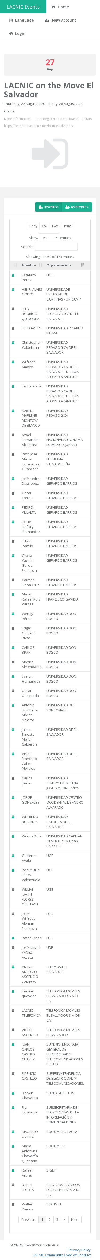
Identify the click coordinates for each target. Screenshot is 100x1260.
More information (17, 118)
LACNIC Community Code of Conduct (62, 1255)
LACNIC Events (23, 6)
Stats (88, 118)
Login (19, 33)
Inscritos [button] (51, 206)
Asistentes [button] (79, 206)
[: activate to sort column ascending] (15, 265)
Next (75, 1219)
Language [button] (24, 20)
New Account (63, 20)
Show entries (50, 237)
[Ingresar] (50, 154)
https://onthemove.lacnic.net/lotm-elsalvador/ (38, 126)
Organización (58, 265)
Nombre (29, 265)
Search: (27, 246)
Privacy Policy (80, 1249)
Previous (28, 1219)
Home (63, 6)
